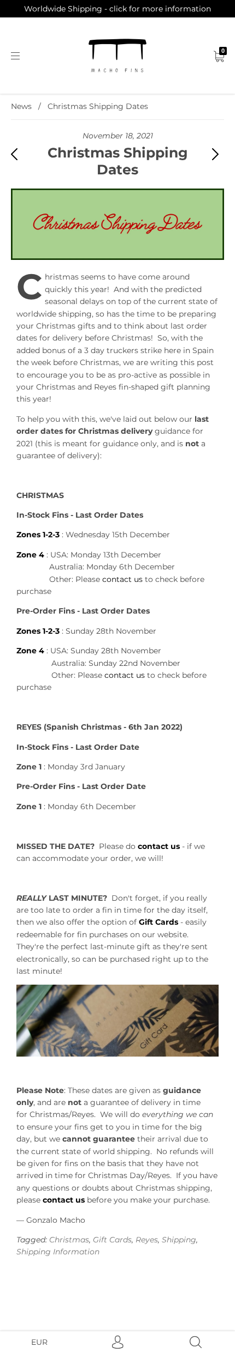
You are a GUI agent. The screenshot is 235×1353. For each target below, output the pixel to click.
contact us (122, 579)
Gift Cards (158, 922)
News (21, 106)
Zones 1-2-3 (38, 631)
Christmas (69, 1240)
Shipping (179, 1240)
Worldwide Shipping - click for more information (117, 9)
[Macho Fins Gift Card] (117, 1021)
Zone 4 (30, 651)
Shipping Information (57, 1252)
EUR (39, 1342)
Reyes (147, 1240)
